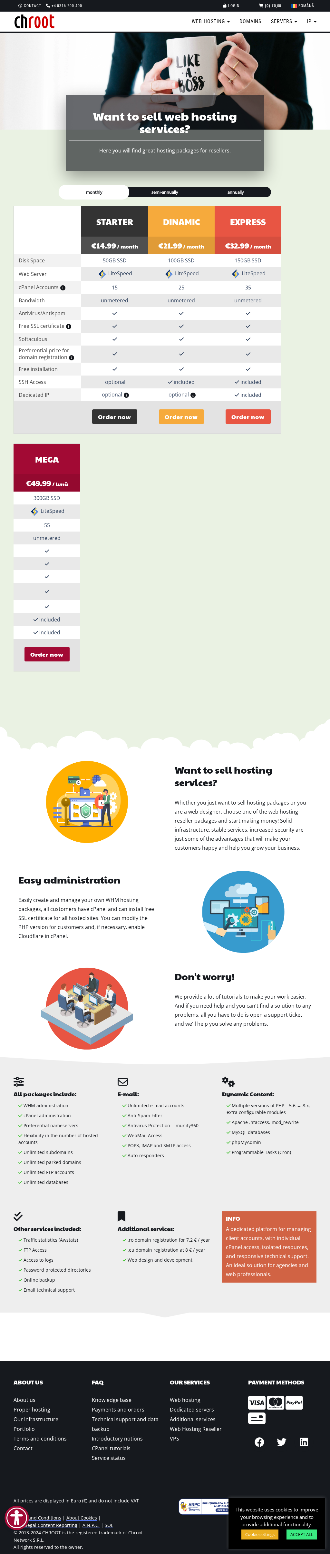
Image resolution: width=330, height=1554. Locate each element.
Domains (250, 21)
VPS (174, 1438)
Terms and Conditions (37, 1518)
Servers (282, 21)
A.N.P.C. (91, 1525)
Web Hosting (209, 21)
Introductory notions (117, 1438)
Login (233, 6)
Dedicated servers (192, 1409)
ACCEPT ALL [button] (301, 1534)
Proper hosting (32, 1409)
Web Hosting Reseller (196, 1428)
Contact (32, 6)
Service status (109, 1457)
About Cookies (81, 1518)
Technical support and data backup (125, 1424)
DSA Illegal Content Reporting (45, 1525)
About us (24, 1399)
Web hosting (185, 1399)
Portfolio (24, 1428)
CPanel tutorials (111, 1448)
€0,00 (273, 6)
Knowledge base (111, 1399)
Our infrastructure (36, 1419)
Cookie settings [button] (260, 1534)
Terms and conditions (40, 1438)
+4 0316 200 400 (66, 6)
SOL (109, 1525)
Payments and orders (118, 1409)
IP (310, 21)
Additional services (193, 1419)
